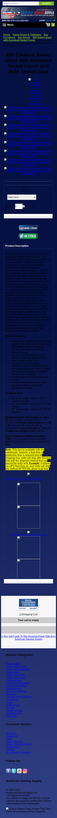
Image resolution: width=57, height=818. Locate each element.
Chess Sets (12, 699)
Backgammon (13, 688)
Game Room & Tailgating (27, 34)
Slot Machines (13, 713)
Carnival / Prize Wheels (18, 696)
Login (9, 738)
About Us (11, 733)
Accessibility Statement (18, 752)
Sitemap (10, 749)
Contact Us (12, 736)
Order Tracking (14, 741)
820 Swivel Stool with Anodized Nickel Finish (27, 39)
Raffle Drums (13, 705)
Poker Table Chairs (16, 666)
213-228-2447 (22, 21)
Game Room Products (18, 683)
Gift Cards (11, 716)
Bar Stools (24, 37)
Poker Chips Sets (15, 675)
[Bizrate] (52, 611)
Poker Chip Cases (16, 677)
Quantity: (10, 206)
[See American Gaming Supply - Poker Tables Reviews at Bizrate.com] (28, 604)
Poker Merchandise (16, 685)
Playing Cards (13, 680)
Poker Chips (12, 672)
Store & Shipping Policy (19, 744)
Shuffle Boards (14, 710)
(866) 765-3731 (8, 21)
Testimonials (13, 747)
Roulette (10, 707)
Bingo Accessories (16, 691)
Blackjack (11, 694)
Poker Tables (13, 664)
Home (6, 34)
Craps (9, 702)
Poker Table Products (17, 669)
